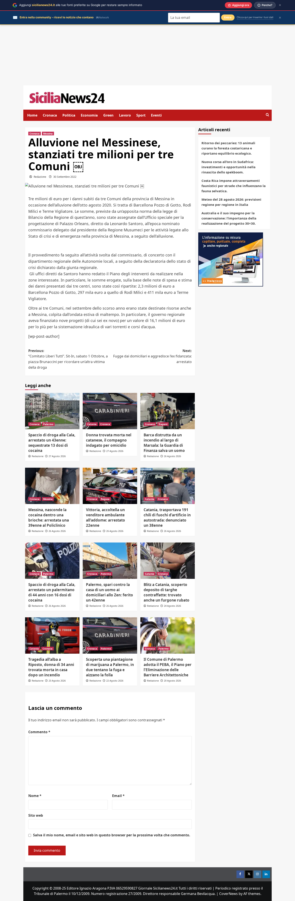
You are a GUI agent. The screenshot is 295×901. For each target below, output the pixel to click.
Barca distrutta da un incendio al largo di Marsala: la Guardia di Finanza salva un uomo (164, 442)
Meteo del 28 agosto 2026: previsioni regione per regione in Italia (231, 202)
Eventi (156, 115)
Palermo (48, 424)
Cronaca (50, 115)
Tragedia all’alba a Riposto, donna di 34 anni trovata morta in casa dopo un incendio (51, 667)
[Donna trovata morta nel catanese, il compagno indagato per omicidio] (110, 411)
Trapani (163, 424)
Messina (48, 133)
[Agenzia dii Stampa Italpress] (230, 259)
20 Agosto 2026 (172, 680)
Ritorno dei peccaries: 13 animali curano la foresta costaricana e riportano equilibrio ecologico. (228, 148)
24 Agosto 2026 (172, 605)
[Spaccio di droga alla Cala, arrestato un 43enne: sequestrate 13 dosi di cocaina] (52, 411)
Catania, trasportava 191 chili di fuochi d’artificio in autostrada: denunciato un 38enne (167, 517)
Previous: (68, 359)
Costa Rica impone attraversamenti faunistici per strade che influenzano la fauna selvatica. (233, 185)
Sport (141, 115)
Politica (68, 115)
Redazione (40, 177)
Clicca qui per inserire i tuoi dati (255, 17)
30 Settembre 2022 (64, 177)
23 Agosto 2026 (57, 680)
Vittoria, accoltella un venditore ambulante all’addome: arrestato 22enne (105, 517)
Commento (39, 732)
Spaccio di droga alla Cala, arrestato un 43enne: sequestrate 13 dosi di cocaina (51, 442)
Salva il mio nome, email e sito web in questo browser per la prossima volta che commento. (111, 835)
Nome (34, 795)
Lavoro (125, 115)
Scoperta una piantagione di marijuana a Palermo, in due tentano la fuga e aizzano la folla (110, 667)
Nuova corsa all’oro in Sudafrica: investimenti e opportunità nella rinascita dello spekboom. (228, 167)
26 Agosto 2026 (172, 456)
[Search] (267, 115)
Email (118, 795)
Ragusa (105, 499)
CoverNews (228, 893)
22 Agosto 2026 (114, 680)
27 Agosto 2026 (57, 456)
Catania (92, 424)
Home (32, 115)
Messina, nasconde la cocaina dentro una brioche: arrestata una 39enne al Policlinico (48, 517)
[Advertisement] (147, 55)
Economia (89, 115)
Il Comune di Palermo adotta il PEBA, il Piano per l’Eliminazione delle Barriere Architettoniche (168, 667)
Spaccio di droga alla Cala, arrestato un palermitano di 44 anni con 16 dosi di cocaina (51, 592)
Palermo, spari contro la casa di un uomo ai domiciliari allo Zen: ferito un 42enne (109, 592)
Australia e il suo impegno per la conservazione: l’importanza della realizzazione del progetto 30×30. (228, 218)
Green (108, 115)
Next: (152, 356)
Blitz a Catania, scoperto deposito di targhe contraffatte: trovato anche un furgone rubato (166, 592)
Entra (228, 17)
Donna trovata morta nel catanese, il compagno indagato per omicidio (108, 440)
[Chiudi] (280, 5)
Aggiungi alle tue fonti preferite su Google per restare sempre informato (80, 5)
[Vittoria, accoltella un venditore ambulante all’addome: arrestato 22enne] (110, 486)
